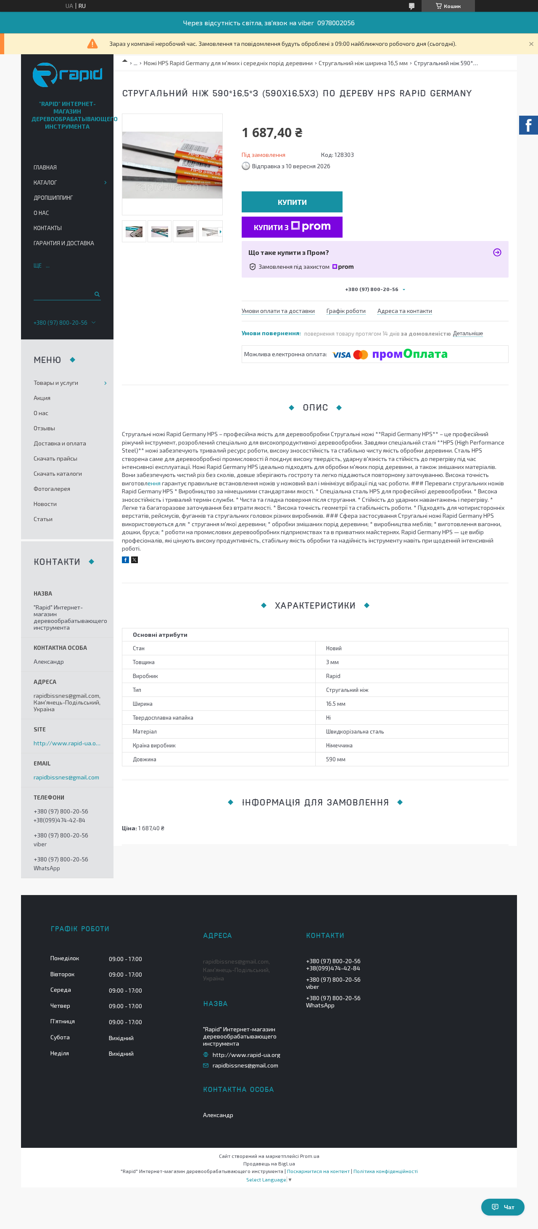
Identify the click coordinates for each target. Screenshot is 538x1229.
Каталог (45, 182)
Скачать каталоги (58, 473)
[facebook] (125, 560)
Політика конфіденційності (385, 1171)
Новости (45, 503)
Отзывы (44, 428)
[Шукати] (96, 294)
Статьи (43, 518)
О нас (41, 212)
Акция (42, 397)
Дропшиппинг (53, 197)
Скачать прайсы (55, 458)
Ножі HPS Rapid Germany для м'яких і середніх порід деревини (228, 62)
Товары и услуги (56, 382)
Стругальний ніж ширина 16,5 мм (363, 62)
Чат (509, 1207)
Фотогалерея (52, 488)
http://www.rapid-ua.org (67, 743)
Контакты (48, 228)
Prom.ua (309, 1156)
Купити (292, 202)
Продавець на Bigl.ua (269, 1163)
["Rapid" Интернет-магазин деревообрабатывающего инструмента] (67, 75)
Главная (45, 167)
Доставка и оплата (60, 443)
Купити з (271, 227)
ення (154, 483)
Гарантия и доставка (64, 243)
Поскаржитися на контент (318, 1171)
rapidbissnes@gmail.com (66, 777)
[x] (134, 560)
